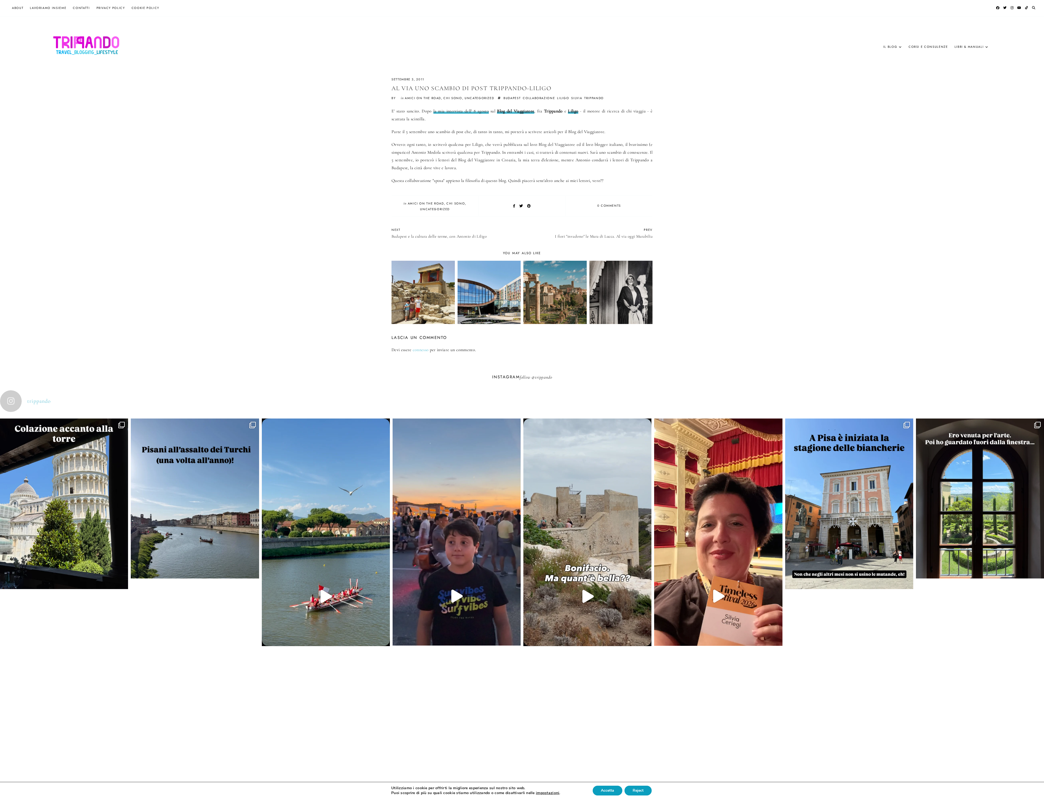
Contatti (81, 8)
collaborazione (539, 98)
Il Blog (890, 47)
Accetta (607, 790)
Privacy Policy (111, 8)
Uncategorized (479, 98)
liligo (563, 98)
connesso (421, 350)
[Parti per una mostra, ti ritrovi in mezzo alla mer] (980, 562)
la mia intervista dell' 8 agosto (461, 111)
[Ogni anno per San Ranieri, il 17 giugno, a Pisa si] (195, 562)
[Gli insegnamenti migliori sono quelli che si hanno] (718, 596)
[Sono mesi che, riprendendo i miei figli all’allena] (326, 596)
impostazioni (547, 793)
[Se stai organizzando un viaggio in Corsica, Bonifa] (587, 596)
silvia (576, 98)
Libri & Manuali (969, 47)
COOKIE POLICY (145, 8)
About (17, 8)
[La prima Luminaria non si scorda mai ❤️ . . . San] (457, 596)
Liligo (573, 111)
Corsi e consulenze (928, 47)
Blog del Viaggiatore (515, 111)
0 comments (609, 205)
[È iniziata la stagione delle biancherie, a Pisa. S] (849, 568)
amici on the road (423, 98)
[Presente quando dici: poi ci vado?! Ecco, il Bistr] (64, 568)
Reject (638, 790)
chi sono (452, 98)
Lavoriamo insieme (48, 8)
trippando (594, 98)
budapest (512, 98)
